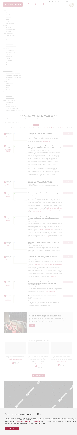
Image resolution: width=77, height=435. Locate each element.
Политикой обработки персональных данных (28, 421)
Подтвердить (12, 428)
